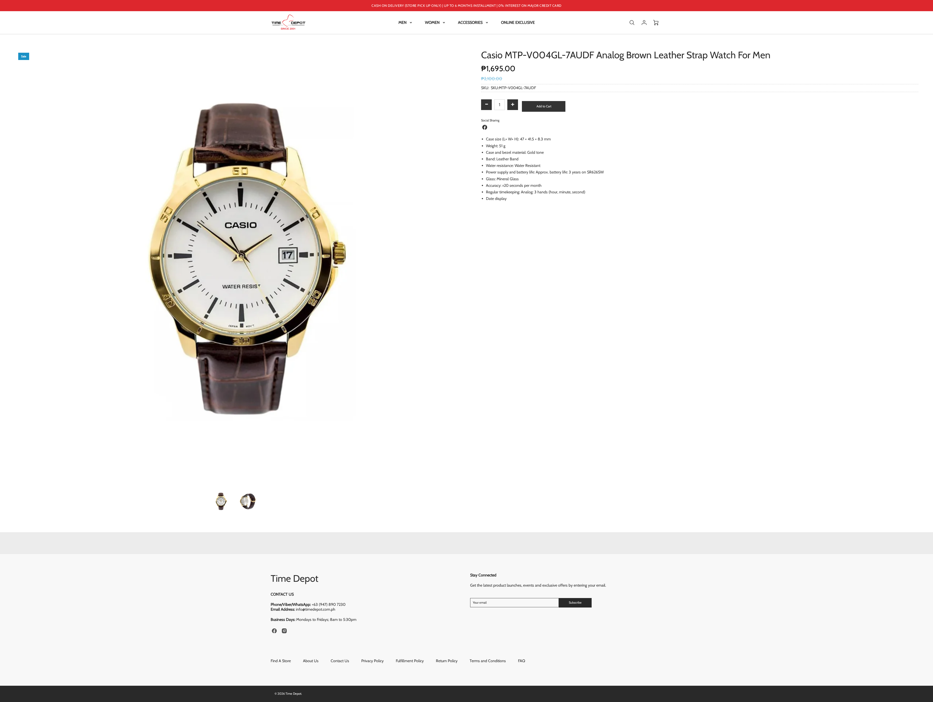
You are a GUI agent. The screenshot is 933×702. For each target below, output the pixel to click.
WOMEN (432, 22)
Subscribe (575, 602)
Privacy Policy (372, 661)
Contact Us (340, 661)
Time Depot (294, 578)
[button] (543, 106)
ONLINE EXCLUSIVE (518, 22)
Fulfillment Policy (410, 661)
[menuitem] (405, 22)
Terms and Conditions (488, 661)
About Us (311, 661)
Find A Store (281, 661)
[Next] (455, 267)
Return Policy (447, 661)
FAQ (521, 661)
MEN (402, 22)
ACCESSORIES (470, 22)
